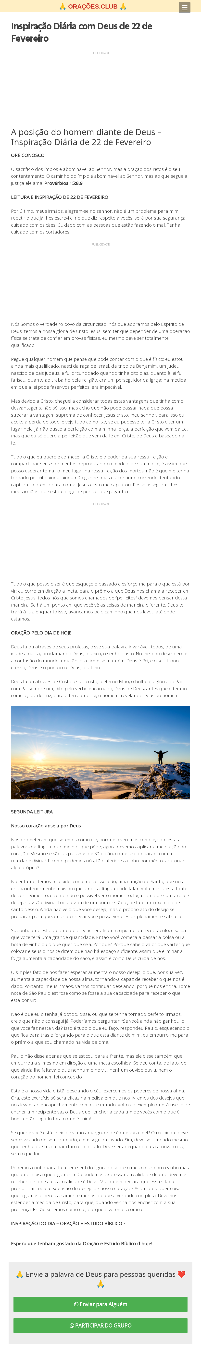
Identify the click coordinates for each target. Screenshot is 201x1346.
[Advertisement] (100, 90)
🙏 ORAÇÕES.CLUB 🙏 (93, 6)
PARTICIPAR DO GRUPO (103, 1325)
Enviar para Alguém (102, 1304)
